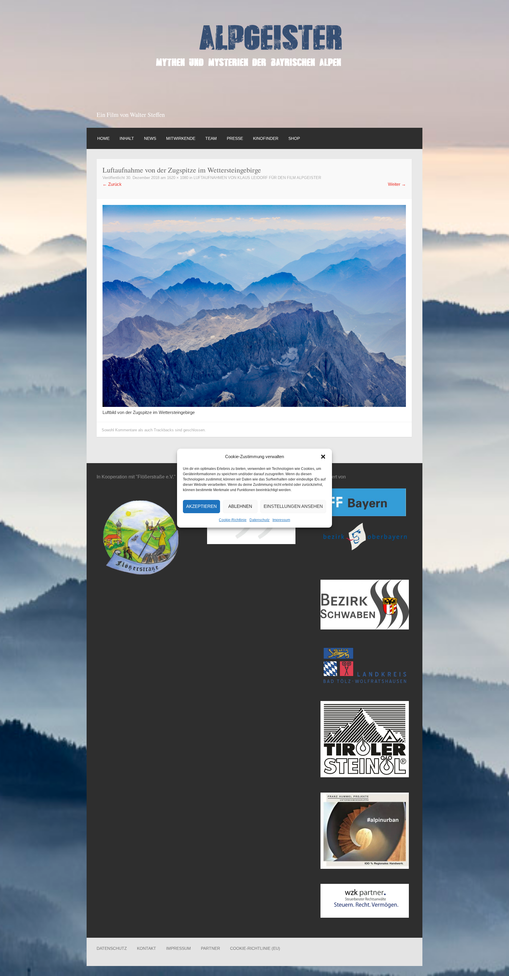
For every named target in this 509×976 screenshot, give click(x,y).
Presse (235, 138)
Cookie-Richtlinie (233, 520)
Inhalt (127, 138)
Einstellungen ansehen (293, 506)
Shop (294, 138)
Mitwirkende (180, 138)
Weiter (397, 184)
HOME (103, 138)
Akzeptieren (201, 506)
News (150, 138)
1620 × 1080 (177, 178)
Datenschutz (259, 520)
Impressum (281, 520)
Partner (210, 948)
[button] (323, 457)
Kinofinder (265, 138)
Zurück (112, 184)
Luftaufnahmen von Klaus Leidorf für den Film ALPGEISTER (257, 178)
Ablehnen (240, 506)
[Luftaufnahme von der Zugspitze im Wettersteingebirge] (254, 405)
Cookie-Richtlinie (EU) (255, 948)
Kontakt (146, 948)
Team (211, 138)
